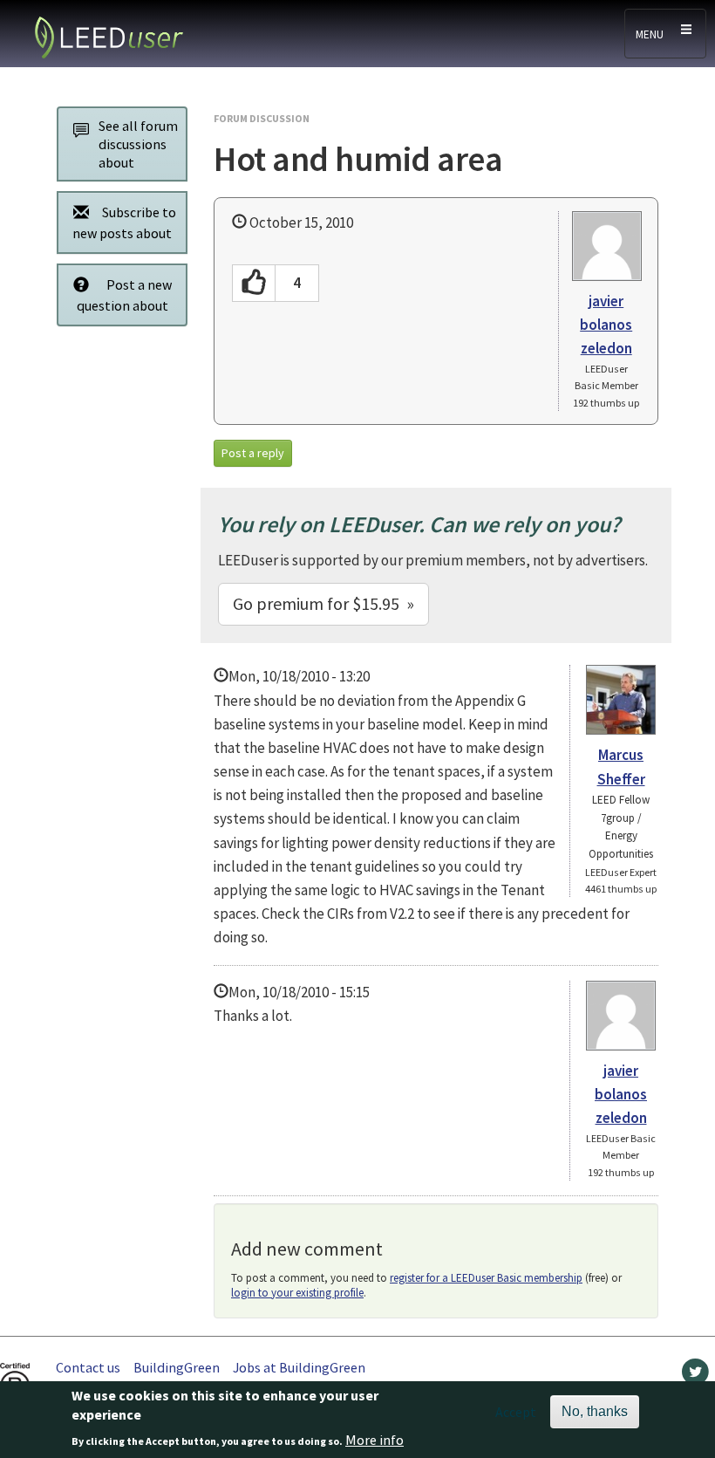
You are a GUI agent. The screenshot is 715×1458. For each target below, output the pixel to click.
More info (374, 1439)
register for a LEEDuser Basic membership (486, 1277)
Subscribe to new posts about (124, 222)
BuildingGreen (176, 1367)
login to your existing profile (297, 1292)
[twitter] (695, 1376)
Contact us (88, 1367)
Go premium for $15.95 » (323, 603)
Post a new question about (125, 295)
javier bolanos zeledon (606, 324)
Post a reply (252, 453)
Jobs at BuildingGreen (299, 1367)
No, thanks (595, 1411)
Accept (515, 1411)
